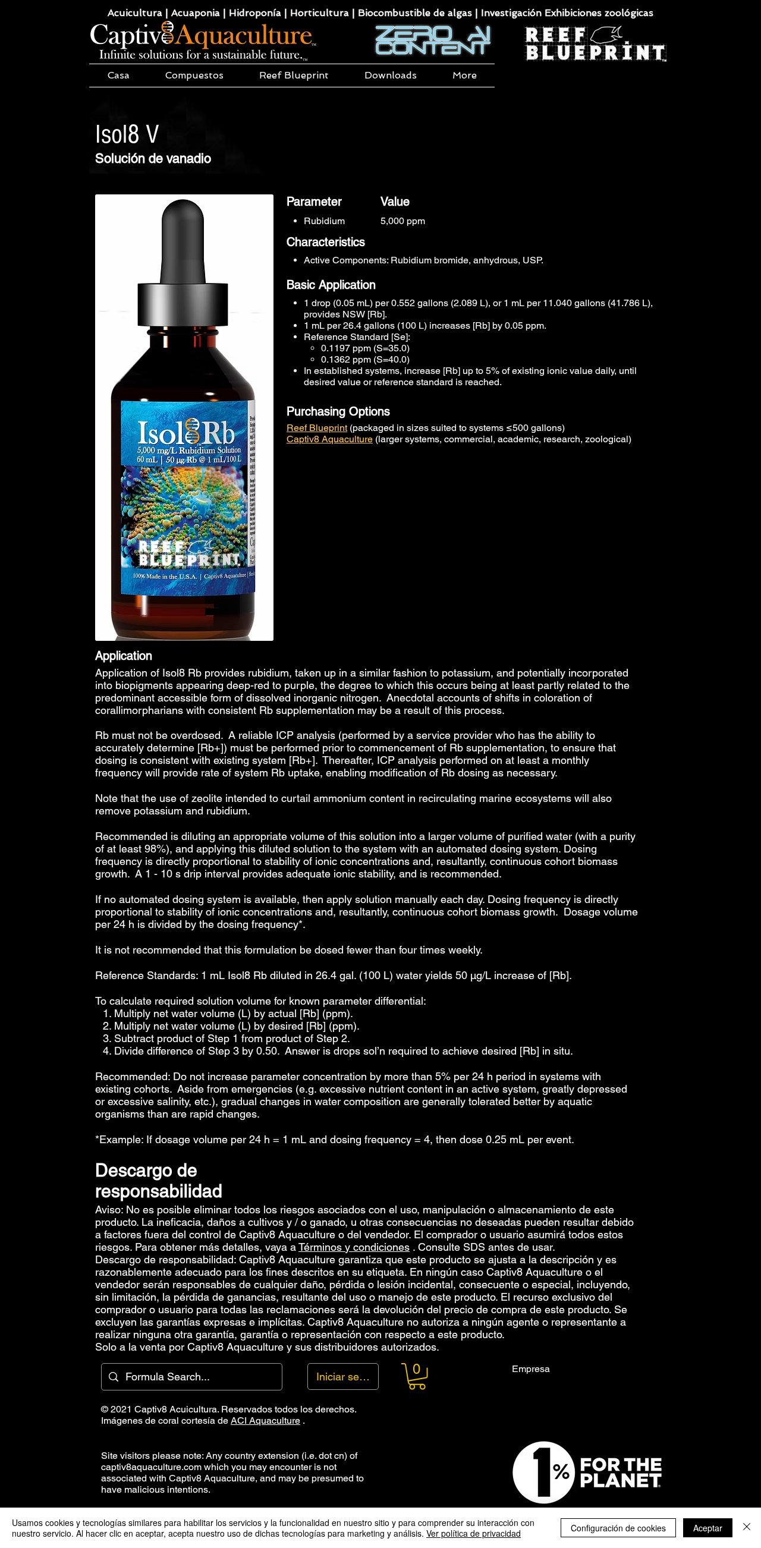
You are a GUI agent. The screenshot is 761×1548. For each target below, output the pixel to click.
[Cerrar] (747, 1527)
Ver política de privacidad (473, 1533)
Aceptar (707, 1528)
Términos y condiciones (354, 1247)
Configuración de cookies (618, 1528)
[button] (194, 75)
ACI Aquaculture (265, 1420)
